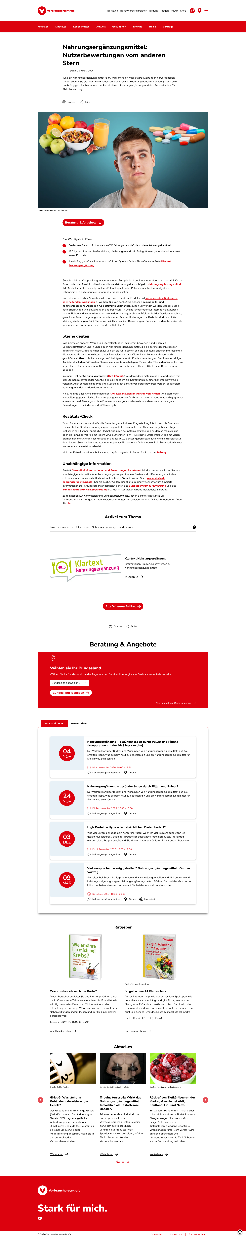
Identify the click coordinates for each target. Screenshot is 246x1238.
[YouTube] (40, 1218)
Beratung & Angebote (81, 223)
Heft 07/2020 (116, 376)
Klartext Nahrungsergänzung (146, 558)
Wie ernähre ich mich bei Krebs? (73, 991)
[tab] (118, 1162)
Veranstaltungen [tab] (54, 723)
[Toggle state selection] (199, 10)
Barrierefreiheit (197, 1234)
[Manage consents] (239, 1231)
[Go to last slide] (40, 1100)
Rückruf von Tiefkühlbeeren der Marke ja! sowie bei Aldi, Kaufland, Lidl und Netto (172, 1101)
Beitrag (161, 452)
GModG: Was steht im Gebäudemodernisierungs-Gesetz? (69, 1101)
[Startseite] (56, 10)
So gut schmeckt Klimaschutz (145, 991)
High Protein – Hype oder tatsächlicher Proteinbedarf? (126, 827)
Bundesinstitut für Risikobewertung (84, 489)
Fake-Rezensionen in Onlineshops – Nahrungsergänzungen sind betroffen (92, 527)
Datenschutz (156, 1234)
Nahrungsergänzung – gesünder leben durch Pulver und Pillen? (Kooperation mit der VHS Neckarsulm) (132, 743)
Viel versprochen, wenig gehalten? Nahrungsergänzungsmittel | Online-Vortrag (138, 870)
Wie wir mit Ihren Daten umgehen (173, 703)
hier (69, 503)
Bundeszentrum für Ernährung (147, 485)
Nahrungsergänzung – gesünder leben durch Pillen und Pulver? (132, 786)
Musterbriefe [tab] (79, 723)
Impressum (176, 1234)
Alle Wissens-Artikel (120, 606)
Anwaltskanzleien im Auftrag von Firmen (135, 393)
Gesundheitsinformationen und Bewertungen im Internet (106, 470)
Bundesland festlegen (68, 692)
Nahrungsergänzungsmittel (164, 284)
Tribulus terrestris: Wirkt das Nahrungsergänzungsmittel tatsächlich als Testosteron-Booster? (120, 1103)
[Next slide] (205, 1100)
